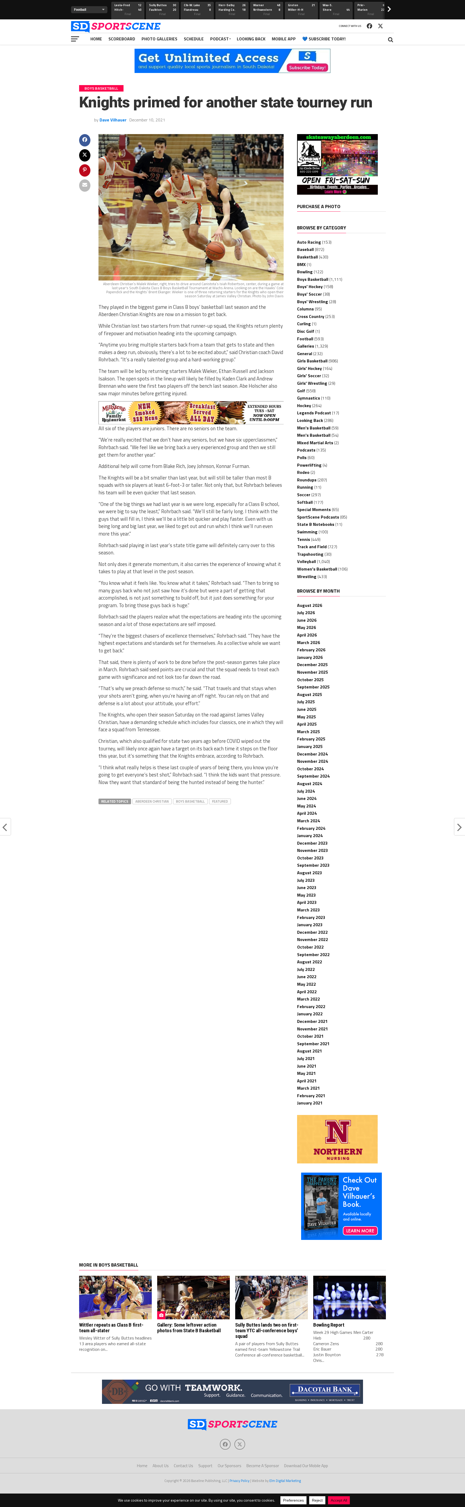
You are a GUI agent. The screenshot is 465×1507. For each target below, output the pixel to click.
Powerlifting (309, 465)
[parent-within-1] (341, 1238)
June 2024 (306, 798)
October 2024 (310, 768)
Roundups (306, 480)
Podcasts (306, 450)
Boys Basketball (190, 801)
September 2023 (313, 865)
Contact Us (183, 1466)
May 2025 (306, 717)
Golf (301, 390)
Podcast (219, 39)
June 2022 (306, 976)
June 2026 (306, 620)
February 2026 (311, 649)
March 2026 (308, 642)
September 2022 (313, 954)
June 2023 (306, 887)
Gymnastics (308, 398)
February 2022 (311, 1006)
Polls (302, 457)
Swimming (307, 532)
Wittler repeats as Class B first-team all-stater (111, 1328)
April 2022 (307, 991)
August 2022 (309, 962)
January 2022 (310, 1014)
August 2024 (309, 783)
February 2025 (311, 739)
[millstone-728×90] (191, 422)
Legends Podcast (314, 413)
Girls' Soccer (309, 375)
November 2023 (312, 850)
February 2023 (311, 917)
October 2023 (310, 858)
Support (205, 1466)
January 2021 (310, 1103)
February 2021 (311, 1095)
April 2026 (307, 635)
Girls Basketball (312, 361)
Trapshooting (310, 554)
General (304, 353)
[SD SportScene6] (337, 193)
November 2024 (312, 761)
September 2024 (313, 776)
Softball (305, 502)
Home (96, 39)
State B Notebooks (315, 524)
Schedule (194, 39)
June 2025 (306, 709)
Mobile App (284, 39)
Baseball (305, 249)
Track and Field (312, 546)
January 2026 (310, 657)
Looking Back (251, 39)
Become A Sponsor (262, 1466)
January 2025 (310, 746)
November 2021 (312, 1029)
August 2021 (309, 1051)
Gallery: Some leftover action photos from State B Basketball (189, 1328)
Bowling (305, 271)
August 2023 (309, 872)
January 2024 (310, 835)
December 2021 (312, 1021)
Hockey (304, 405)
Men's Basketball (313, 428)
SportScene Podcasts (318, 517)
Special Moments (314, 509)
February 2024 (311, 828)
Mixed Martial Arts (315, 442)
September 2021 (313, 1043)
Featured (220, 801)
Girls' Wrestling (312, 383)
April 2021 (307, 1081)
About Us (161, 1466)
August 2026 (309, 605)
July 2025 (306, 701)
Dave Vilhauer (113, 120)
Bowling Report (328, 1325)
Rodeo (303, 472)
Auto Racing (309, 242)
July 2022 (306, 969)
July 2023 (306, 880)
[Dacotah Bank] (232, 1402)
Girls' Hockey (309, 368)
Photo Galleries (159, 39)
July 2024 (306, 791)
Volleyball (306, 561)
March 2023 (308, 910)
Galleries (305, 346)
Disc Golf (305, 331)
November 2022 (312, 939)
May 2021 (306, 1073)
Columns (305, 309)
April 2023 (307, 902)
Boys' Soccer (309, 294)
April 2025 (307, 724)
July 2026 (306, 612)
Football (305, 338)
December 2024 (312, 754)
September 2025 (313, 687)
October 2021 (310, 1036)
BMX (301, 264)
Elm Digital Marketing (285, 1480)
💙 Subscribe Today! (324, 39)
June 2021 (306, 1066)
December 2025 (312, 664)
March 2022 (308, 999)
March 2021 (308, 1088)
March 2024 (308, 820)
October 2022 (310, 947)
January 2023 (310, 924)
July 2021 (306, 1058)
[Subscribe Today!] (232, 71)
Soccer (303, 494)
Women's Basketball (317, 569)
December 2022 (312, 932)
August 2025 (309, 694)
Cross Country (310, 316)
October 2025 (310, 679)
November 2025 (312, 672)
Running (305, 487)
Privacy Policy (239, 1480)
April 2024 (307, 813)
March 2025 (308, 731)
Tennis (303, 539)
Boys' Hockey (310, 286)
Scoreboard (121, 39)
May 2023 (306, 895)
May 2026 (306, 627)
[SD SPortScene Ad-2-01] (337, 1162)
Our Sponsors (229, 1466)
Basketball (307, 257)
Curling (304, 323)
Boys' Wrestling (312, 301)
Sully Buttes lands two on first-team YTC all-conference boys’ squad (266, 1330)
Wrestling (306, 576)
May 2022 (306, 984)
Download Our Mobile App (306, 1466)
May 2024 (306, 806)
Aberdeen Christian (152, 801)
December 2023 (312, 843)
